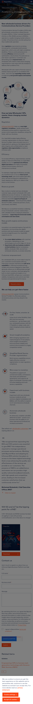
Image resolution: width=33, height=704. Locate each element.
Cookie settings (9, 694)
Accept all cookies (10, 699)
